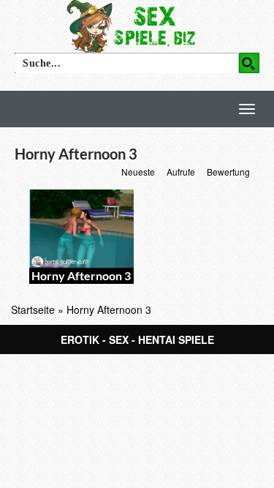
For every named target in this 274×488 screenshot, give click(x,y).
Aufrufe (181, 171)
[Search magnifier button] (249, 63)
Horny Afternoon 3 (81, 275)
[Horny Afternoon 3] (81, 228)
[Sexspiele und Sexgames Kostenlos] (137, 25)
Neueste (138, 171)
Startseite (33, 309)
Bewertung (228, 171)
